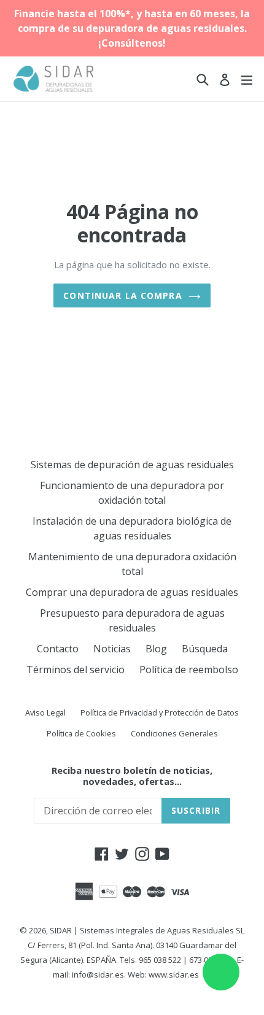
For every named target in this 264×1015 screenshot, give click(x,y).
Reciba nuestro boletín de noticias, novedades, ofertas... (132, 776)
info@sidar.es (98, 974)
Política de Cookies (81, 733)
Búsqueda (205, 648)
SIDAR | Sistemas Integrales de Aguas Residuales (142, 930)
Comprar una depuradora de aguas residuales (132, 592)
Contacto (58, 648)
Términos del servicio (75, 669)
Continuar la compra (122, 295)
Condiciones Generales (174, 733)
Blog (156, 648)
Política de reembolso (188, 669)
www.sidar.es (174, 974)
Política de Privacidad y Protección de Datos (159, 712)
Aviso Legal (45, 712)
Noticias (112, 648)
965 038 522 (160, 959)
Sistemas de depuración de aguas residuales (132, 464)
